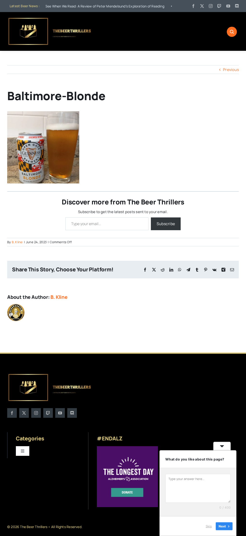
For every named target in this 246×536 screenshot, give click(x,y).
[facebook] (193, 6)
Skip (209, 526)
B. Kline (17, 242)
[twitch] (219, 6)
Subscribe (166, 223)
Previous (231, 69)
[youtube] (228, 6)
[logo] (50, 18)
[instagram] (211, 6)
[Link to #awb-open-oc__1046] (232, 32)
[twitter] (202, 6)
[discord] (237, 6)
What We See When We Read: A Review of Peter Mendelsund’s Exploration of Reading (79, 6)
